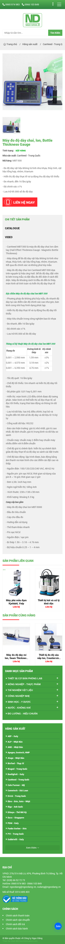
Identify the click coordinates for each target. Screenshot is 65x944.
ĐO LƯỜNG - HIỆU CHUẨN (23, 713)
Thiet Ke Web (8, 941)
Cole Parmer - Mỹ (16, 785)
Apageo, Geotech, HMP (19, 752)
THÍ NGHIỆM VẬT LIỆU (20, 690)
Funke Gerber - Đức (17, 828)
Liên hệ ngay (24, 202)
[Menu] (59, 4)
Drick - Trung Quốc (17, 795)
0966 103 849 (31, 4)
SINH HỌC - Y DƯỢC (19, 702)
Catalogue (12, 228)
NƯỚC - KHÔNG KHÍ (19, 707)
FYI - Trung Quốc (16, 833)
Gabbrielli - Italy (16, 839)
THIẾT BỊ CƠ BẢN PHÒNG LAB (25, 678)
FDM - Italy (13, 823)
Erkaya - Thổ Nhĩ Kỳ (17, 812)
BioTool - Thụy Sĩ (16, 763)
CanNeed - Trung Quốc (28, 155)
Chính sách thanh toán (18, 915)
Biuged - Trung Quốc (17, 768)
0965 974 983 (12, 4)
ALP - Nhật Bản (15, 741)
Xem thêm (31, 847)
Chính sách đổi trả (15, 924)
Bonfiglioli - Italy (16, 774)
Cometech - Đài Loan (18, 790)
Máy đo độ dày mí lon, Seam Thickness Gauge (16, 658)
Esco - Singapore (16, 817)
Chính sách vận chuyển (18, 919)
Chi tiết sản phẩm (17, 219)
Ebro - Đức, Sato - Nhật (19, 801)
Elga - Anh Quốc (15, 806)
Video (8, 237)
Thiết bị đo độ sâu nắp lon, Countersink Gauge (48, 658)
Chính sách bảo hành (17, 928)
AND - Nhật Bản (15, 747)
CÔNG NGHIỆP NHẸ (19, 696)
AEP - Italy (13, 736)
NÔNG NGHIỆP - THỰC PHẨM (24, 684)
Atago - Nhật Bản (16, 757)
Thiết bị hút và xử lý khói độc (49, 602)
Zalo (58, 926)
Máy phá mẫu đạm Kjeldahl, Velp (16, 602)
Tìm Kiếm (55, 32)
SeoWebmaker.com (28, 941)
